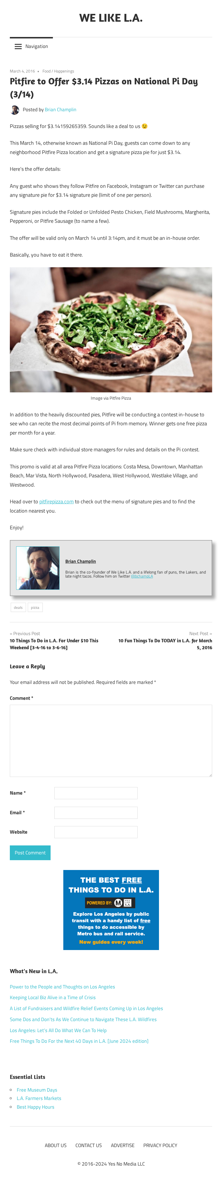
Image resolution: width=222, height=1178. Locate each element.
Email (17, 812)
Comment (21, 698)
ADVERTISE (122, 1145)
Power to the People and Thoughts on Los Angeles (62, 986)
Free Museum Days (37, 1090)
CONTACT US (88, 1145)
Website (18, 832)
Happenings (64, 71)
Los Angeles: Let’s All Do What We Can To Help (58, 1030)
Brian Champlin (60, 109)
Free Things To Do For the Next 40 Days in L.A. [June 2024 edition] (79, 1041)
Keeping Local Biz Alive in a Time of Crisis (53, 997)
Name (18, 793)
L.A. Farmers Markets (39, 1098)
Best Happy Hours (35, 1107)
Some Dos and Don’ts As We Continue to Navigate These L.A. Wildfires (83, 1019)
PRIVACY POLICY (160, 1145)
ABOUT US (55, 1145)
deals (18, 607)
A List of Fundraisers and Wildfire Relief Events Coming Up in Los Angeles (86, 1008)
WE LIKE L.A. (111, 17)
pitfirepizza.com (56, 501)
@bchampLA (142, 576)
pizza (35, 607)
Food (46, 71)
